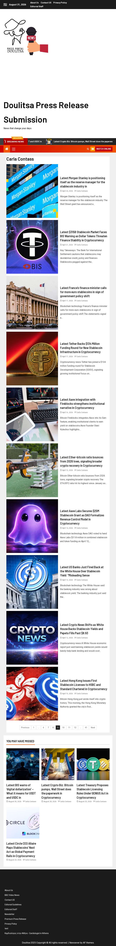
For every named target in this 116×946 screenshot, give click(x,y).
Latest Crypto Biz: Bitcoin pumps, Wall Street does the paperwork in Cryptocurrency (64, 141)
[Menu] (13, 149)
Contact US (46, 3)
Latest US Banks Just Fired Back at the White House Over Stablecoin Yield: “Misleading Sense (82, 571)
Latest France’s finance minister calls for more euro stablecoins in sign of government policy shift (83, 292)
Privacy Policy (60, 3)
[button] (13, 149)
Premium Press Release (15, 919)
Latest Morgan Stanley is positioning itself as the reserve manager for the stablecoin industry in (82, 182)
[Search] (88, 149)
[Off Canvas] (5, 4)
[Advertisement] (58, 76)
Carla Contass (82, 191)
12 (75, 727)
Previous (25, 727)
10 (63, 727)
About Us (34, 3)
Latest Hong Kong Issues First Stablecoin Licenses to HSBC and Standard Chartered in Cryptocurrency (83, 685)
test (6, 928)
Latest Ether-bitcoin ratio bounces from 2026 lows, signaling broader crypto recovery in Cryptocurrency (81, 461)
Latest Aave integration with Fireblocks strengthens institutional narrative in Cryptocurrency (82, 404)
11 (69, 727)
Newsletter (9, 914)
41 (86, 727)
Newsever (74, 942)
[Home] (6, 149)
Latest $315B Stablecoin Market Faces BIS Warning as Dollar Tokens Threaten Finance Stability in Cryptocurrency (83, 236)
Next (93, 727)
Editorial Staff (36, 6)
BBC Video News (12, 895)
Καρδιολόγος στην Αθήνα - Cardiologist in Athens (27, 933)
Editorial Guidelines (13, 904)
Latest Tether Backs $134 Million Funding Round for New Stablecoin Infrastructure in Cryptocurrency (81, 348)
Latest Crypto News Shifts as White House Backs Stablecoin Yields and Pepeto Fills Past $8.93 (82, 629)
